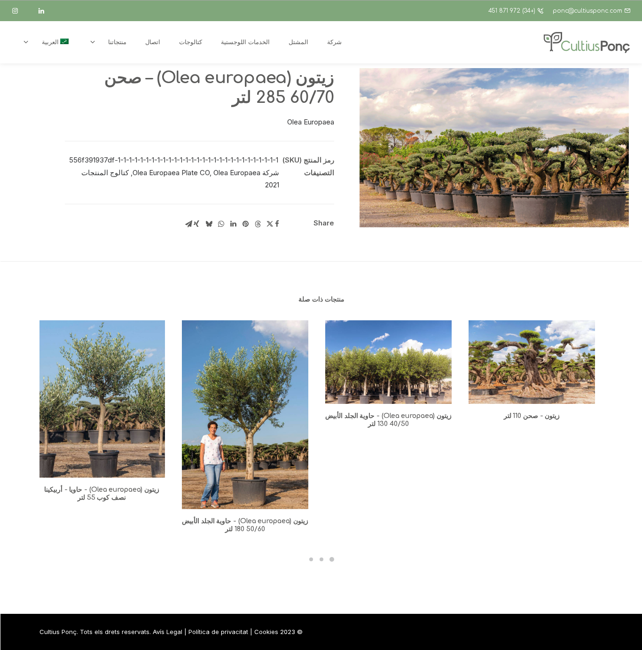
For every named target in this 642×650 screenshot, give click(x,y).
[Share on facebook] (276, 224)
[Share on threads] (257, 224)
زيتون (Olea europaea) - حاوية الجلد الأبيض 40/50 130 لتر (388, 419)
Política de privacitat (218, 631)
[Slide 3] (311, 559)
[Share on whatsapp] (221, 224)
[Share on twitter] (269, 224)
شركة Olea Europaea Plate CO (206, 172)
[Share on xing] (196, 224)
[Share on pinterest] (245, 224)
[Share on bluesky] (208, 224)
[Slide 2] (321, 559)
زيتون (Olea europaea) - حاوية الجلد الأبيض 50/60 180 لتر (245, 525)
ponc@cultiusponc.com (587, 11)
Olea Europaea (236, 172)
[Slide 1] (332, 559)
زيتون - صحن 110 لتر (532, 415)
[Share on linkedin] (233, 224)
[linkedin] (45, 11)
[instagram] (19, 11)
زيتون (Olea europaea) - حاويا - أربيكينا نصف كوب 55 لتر (101, 493)
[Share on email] (188, 224)
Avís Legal (167, 631)
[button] (494, 147)
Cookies (266, 631)
